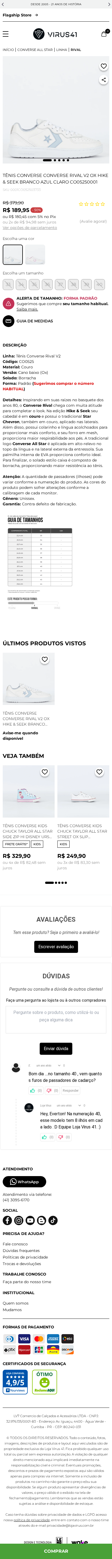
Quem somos (16, 1303)
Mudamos (12, 1309)
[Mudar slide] (47, 160)
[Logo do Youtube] (30, 1220)
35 (34, 284)
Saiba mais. (27, 309)
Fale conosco (15, 1244)
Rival (76, 50)
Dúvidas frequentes (21, 1250)
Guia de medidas (35, 321)
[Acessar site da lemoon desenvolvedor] (45, 1542)
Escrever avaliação (56, 946)
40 (99, 284)
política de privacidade (32, 1520)
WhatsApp (28, 1181)
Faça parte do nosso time (27, 1281)
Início (8, 50)
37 (60, 284)
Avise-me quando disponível (20, 735)
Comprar (56, 1551)
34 (21, 284)
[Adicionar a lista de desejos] (103, 67)
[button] (2, 4)
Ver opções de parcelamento (30, 227)
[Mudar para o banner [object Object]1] (49, 883)
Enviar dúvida (56, 1048)
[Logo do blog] (41, 1220)
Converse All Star (35, 50)
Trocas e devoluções (22, 1263)
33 (8, 284)
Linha (61, 50)
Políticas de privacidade (25, 1257)
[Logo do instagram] (18, 1220)
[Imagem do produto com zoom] (56, 110)
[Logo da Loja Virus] (55, 34)
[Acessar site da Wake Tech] (79, 1542)
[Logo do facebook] (7, 1220)
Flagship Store (17, 15)
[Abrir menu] (5, 34)
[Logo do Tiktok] (53, 1220)
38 (73, 284)
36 (47, 284)
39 (86, 284)
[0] (104, 34)
